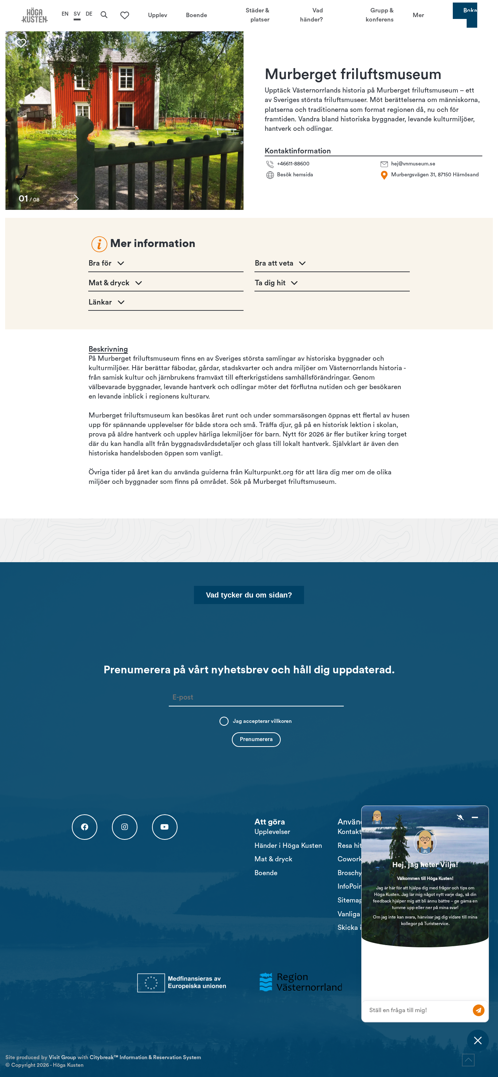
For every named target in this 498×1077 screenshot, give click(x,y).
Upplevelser (272, 832)
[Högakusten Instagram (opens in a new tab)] (124, 827)
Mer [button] (418, 15)
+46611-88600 (293, 164)
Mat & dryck (273, 859)
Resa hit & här (359, 845)
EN (65, 13)
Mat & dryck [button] (109, 283)
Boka (470, 10)
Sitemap (350, 900)
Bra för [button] (100, 263)
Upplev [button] (157, 15)
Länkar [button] (100, 302)
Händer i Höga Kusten (288, 845)
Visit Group (62, 1057)
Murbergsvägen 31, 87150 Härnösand (435, 175)
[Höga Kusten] (35, 15)
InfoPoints (353, 886)
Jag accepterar (262, 721)
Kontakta (351, 832)
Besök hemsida (295, 175)
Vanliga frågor (359, 914)
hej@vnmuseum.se (413, 164)
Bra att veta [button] (274, 263)
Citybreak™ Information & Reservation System (145, 1057)
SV (77, 13)
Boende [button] (196, 15)
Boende (265, 873)
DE (89, 13)
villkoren (281, 721)
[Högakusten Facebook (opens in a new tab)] (84, 827)
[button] (76, 198)
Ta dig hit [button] (270, 283)
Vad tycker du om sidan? (249, 595)
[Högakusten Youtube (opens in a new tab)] (165, 827)
